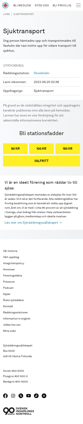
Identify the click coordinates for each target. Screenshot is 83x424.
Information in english (16, 318)
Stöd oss (42, 5)
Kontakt (8, 306)
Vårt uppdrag (11, 257)
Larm (6, 14)
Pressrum (9, 281)
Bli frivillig (62, 5)
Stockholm (41, 73)
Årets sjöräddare (13, 300)
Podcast (8, 287)
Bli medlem (22, 5)
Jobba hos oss (11, 324)
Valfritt (41, 161)
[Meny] (78, 5)
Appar (6, 293)
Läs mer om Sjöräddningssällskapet (31, 222)
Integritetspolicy (13, 263)
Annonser (9, 269)
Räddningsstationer (15, 312)
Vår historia (10, 250)
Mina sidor (9, 330)
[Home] (5, 5)
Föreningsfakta (12, 275)
